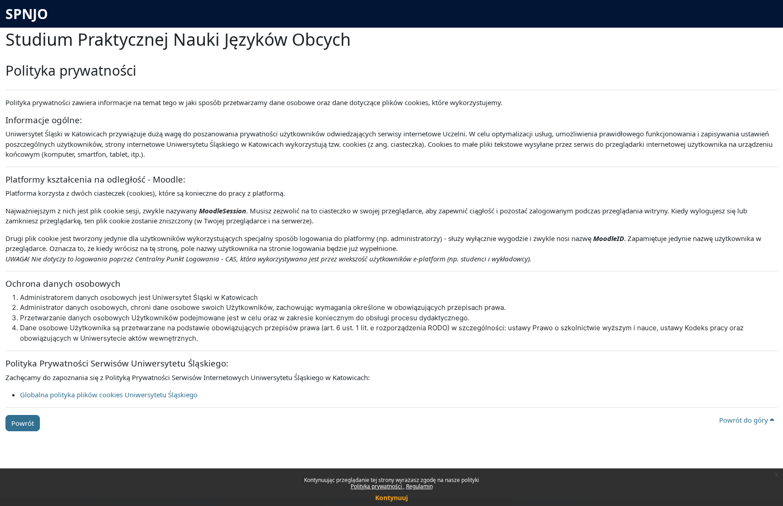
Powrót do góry (744, 419)
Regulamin (419, 486)
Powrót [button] (22, 423)
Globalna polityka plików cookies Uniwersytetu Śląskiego (109, 394)
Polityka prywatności (377, 486)
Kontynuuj (391, 497)
